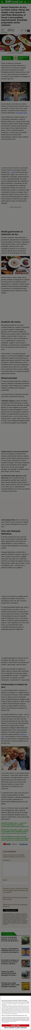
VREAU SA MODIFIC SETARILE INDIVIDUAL (15, 1027)
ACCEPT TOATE (15, 1025)
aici (20, 1010)
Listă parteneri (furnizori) (5, 1022)
